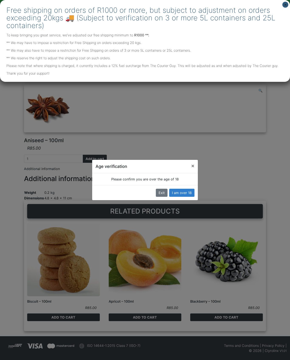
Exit (162, 193)
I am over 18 (182, 193)
